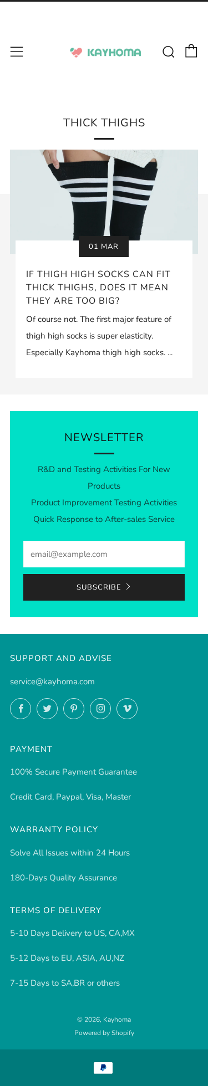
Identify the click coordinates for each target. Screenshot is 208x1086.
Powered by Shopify (104, 1032)
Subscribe (99, 587)
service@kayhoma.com (52, 681)
